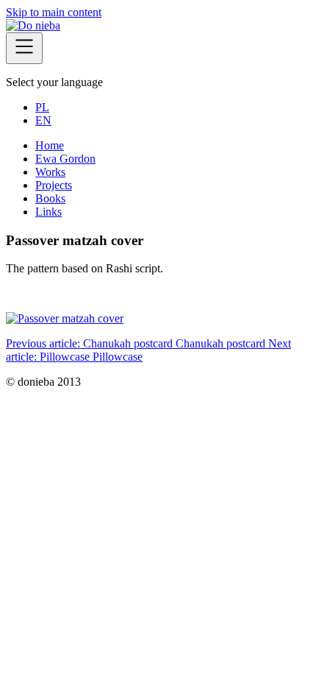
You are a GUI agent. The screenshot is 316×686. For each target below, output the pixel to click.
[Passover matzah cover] (64, 318)
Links (48, 211)
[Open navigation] (24, 48)
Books (50, 198)
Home (49, 145)
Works (50, 172)
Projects (53, 185)
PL (42, 107)
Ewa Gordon (65, 158)
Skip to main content (53, 12)
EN (43, 120)
